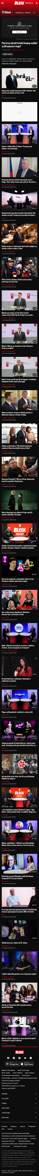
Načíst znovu (19, 32)
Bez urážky (5, 617)
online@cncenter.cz (13, 1157)
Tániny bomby (6, 584)
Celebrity (5, 684)
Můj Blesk (29, 3)
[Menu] (2, 3)
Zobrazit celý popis (9, 63)
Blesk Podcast (6, 551)
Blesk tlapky (6, 781)
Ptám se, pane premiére (9, 651)
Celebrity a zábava (8, 451)
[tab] (8, 12)
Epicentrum (5, 151)
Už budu (4, 748)
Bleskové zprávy (17, 50)
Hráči (3, 96)
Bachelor (4, 1043)
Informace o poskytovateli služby (26, 39)
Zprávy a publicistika (8, 185)
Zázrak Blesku (6, 1010)
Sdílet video (7, 54)
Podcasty (5, 815)
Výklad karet (6, 946)
